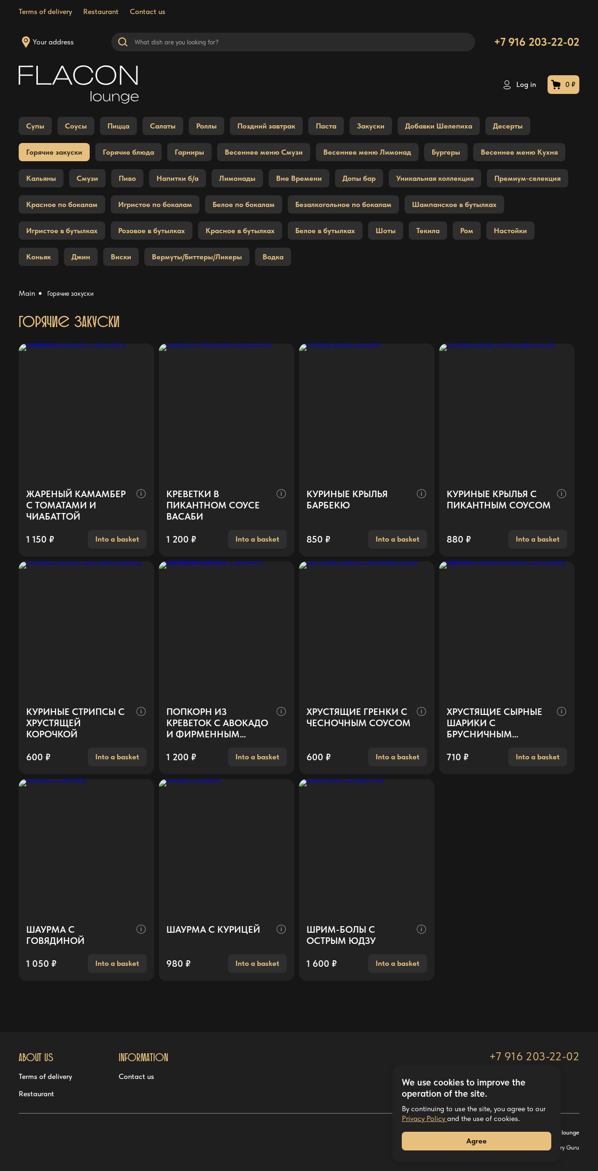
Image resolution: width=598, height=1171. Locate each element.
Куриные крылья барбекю (347, 499)
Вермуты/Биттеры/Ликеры (197, 256)
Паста (326, 125)
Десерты (508, 125)
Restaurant (101, 11)
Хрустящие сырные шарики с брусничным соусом (494, 723)
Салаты (163, 125)
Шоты (386, 230)
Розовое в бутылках (151, 230)
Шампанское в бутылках (454, 204)
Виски (121, 256)
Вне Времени (299, 178)
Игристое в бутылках (62, 230)
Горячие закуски (54, 152)
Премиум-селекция (527, 178)
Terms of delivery (45, 11)
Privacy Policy (424, 1118)
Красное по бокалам (62, 204)
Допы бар (359, 178)
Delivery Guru (561, 1147)
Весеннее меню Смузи (264, 152)
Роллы (206, 125)
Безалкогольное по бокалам (343, 204)
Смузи (87, 178)
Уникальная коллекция (435, 178)
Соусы (76, 125)
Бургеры (446, 152)
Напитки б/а (178, 178)
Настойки (510, 230)
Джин (80, 256)
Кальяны (41, 178)
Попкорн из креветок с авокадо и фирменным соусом (217, 723)
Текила (428, 230)
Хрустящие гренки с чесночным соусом (358, 717)
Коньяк (38, 256)
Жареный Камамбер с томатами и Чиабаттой (76, 505)
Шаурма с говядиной (55, 935)
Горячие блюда (128, 152)
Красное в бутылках (240, 230)
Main (28, 293)
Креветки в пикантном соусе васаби (213, 505)
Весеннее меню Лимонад (367, 152)
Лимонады (237, 178)
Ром (466, 230)
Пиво (127, 178)
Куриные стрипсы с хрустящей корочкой (75, 723)
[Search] (123, 42)
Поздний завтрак (266, 125)
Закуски (370, 125)
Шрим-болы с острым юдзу (341, 935)
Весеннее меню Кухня (519, 152)
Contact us (136, 1076)
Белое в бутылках (325, 230)
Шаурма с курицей (213, 929)
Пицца (118, 125)
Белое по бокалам (244, 204)
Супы (35, 125)
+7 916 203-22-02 (536, 42)
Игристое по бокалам (155, 204)
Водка (273, 256)
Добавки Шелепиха (438, 125)
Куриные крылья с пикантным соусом (499, 499)
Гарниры (189, 152)
